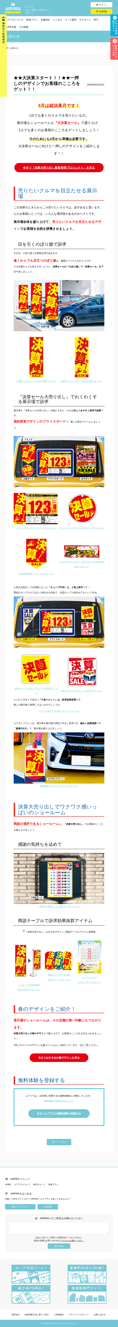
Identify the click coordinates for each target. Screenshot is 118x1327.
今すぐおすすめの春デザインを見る (59, 1057)
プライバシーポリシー (79, 1314)
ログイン (102, 5)
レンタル (57, 20)
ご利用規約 (59, 1314)
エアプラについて (14, 20)
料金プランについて (20, 1207)
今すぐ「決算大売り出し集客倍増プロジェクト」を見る (59, 167)
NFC (96, 20)
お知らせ (14, 48)
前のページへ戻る (59, 1142)
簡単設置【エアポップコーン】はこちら (59, 786)
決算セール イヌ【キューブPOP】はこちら (82, 691)
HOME (8, 1184)
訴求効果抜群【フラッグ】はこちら (36, 573)
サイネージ (85, 20)
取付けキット (39, 1184)
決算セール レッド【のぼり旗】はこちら (36, 381)
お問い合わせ (100, 1314)
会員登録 (102, 11)
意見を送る (59, 1246)
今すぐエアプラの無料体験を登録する (59, 1113)
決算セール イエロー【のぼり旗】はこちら (81, 381)
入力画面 (23, 27)
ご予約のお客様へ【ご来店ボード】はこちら (59, 906)
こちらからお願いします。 (72, 1240)
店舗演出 (45, 20)
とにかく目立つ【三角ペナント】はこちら (59, 711)
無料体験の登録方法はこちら (59, 1101)
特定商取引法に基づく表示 (37, 1314)
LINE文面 (11, 27)
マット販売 (70, 20)
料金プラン (32, 20)
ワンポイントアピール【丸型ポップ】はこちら (81, 528)
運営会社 (16, 1314)
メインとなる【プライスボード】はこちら (36, 528)
